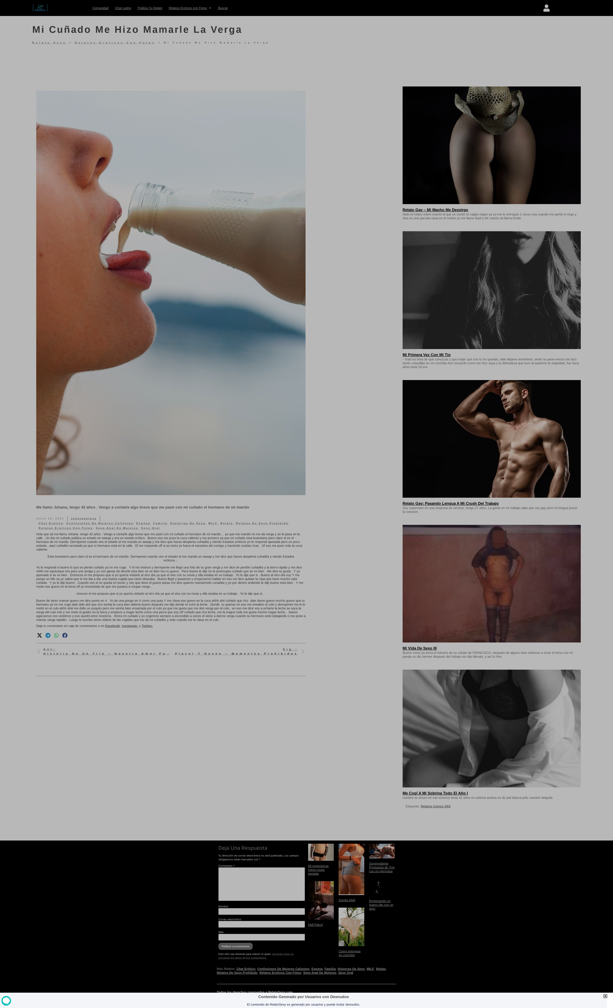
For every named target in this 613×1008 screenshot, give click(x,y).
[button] (605, 996)
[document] (306, 504)
